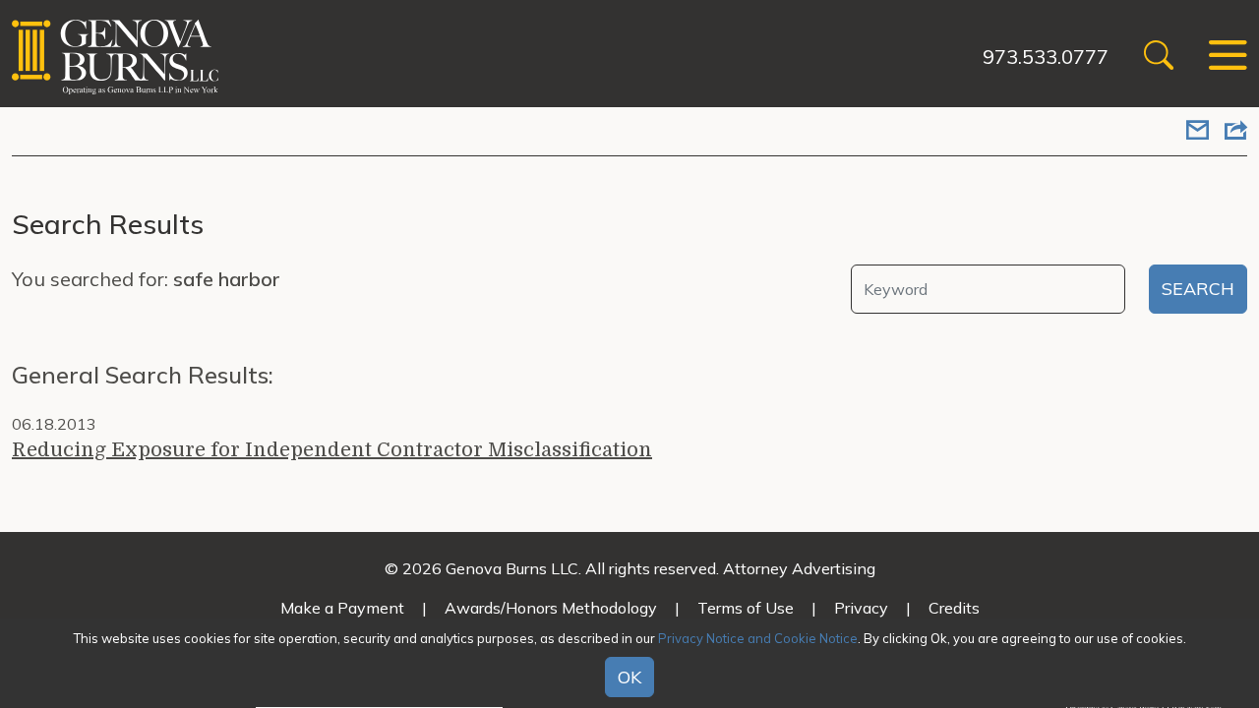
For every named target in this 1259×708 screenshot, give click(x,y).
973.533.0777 (1046, 56)
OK (629, 677)
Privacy (861, 608)
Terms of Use (745, 608)
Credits (954, 608)
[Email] (1197, 132)
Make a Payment (342, 608)
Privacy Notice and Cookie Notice (758, 638)
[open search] (1158, 57)
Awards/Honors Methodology (551, 608)
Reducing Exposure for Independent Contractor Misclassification (332, 450)
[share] (1236, 132)
